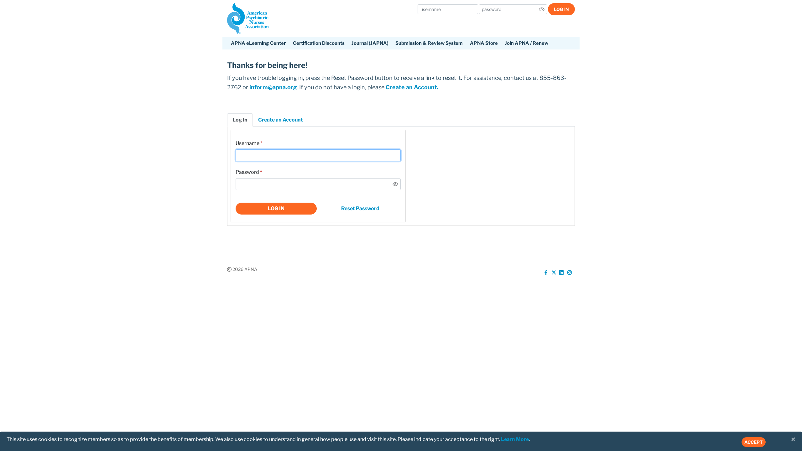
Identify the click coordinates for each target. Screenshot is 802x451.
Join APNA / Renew (526, 43)
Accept (753, 442)
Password (247, 172)
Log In (561, 9)
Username (247, 143)
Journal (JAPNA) (370, 43)
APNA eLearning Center (258, 43)
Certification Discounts (319, 43)
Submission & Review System (429, 43)
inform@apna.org (273, 87)
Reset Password (360, 208)
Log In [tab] (239, 120)
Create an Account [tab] (280, 120)
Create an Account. (412, 87)
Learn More (515, 439)
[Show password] (542, 9)
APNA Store (484, 43)
